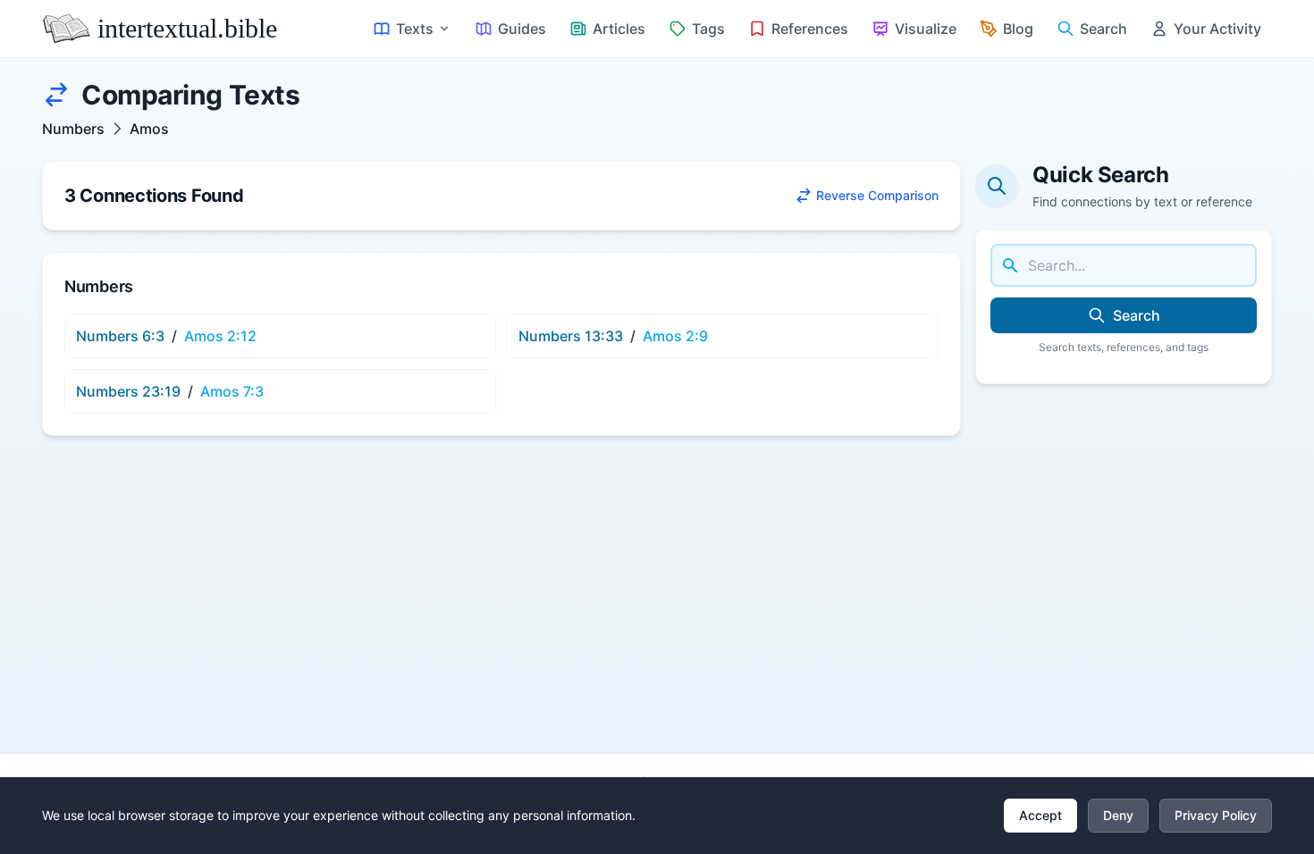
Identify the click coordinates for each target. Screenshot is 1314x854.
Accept (1040, 815)
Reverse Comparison (877, 195)
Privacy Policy (1216, 815)
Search (1136, 315)
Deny (1118, 815)
